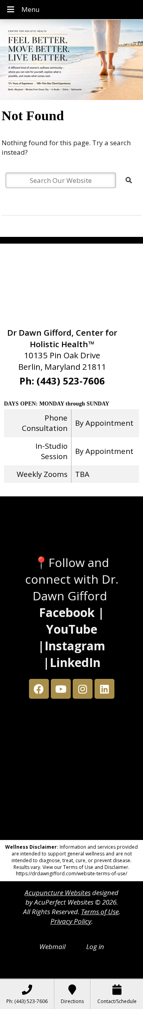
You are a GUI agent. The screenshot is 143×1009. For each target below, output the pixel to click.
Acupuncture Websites (58, 892)
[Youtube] (61, 689)
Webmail (52, 946)
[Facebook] (39, 689)
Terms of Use (100, 911)
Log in (95, 946)
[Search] (128, 180)
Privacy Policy (70, 921)
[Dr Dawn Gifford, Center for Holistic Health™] (71, 61)
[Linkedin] (104, 689)
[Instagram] (83, 689)
